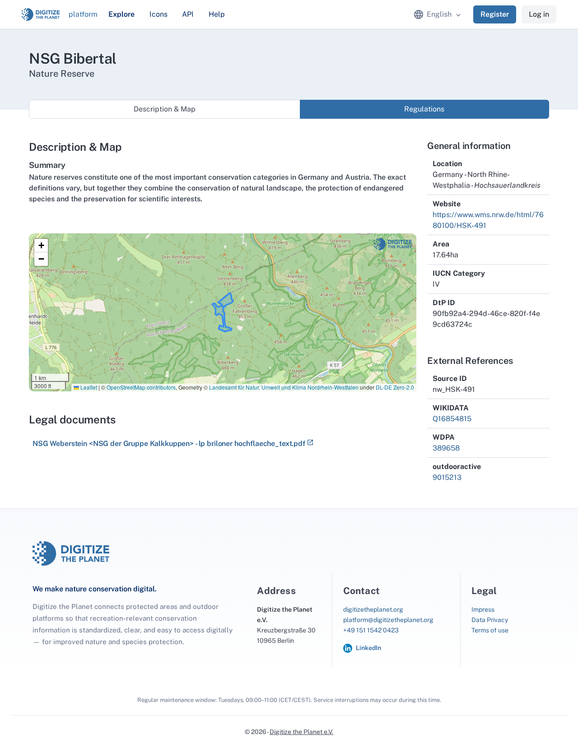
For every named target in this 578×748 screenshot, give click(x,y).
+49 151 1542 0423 (371, 630)
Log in (539, 14)
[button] (41, 245)
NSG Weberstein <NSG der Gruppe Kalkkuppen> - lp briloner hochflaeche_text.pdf (169, 443)
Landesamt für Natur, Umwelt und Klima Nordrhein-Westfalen (284, 387)
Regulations (424, 109)
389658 (446, 448)
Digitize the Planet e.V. (301, 731)
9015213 (447, 477)
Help (217, 14)
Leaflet (88, 387)
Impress (482, 609)
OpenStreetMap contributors (141, 387)
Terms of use (489, 630)
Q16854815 (452, 418)
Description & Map (165, 109)
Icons (158, 14)
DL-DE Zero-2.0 (395, 387)
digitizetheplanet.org (373, 609)
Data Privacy (489, 619)
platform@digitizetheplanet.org (388, 619)
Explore (121, 14)
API (188, 14)
